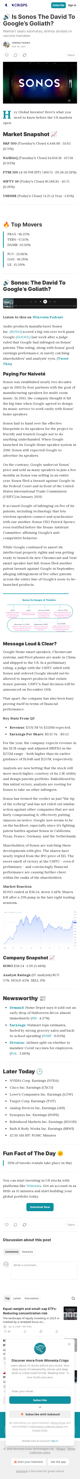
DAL (14, 1053)
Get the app (58, 1462)
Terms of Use (58, 1422)
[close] (69, 1344)
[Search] (73, 1298)
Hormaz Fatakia (21, 43)
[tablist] (19, 1252)
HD (34, 1018)
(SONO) (16, 331)
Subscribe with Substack (42, 1414)
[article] (40, 1320)
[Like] (6, 55)
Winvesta (33, 1186)
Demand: (17, 1007)
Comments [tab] (11, 1251)
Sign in (72, 5)
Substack (21, 1471)
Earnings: (18, 1025)
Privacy (61, 1449)
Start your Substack (30, 1462)
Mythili (27, 1326)
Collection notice (40, 1452)
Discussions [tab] (32, 1298)
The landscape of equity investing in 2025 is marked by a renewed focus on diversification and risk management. (31, 1320)
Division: (17, 1042)
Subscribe (58, 5)
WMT (47, 1036)
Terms (71, 1449)
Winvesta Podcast (48, 317)
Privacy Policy (39, 1430)
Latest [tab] (17, 1298)
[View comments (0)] (15, 55)
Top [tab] (7, 1298)
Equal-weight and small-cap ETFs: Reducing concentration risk (30, 1311)
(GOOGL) (23, 337)
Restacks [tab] (27, 1251)
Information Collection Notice (47, 1426)
